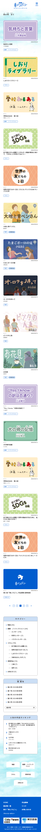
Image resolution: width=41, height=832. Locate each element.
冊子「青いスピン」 (10, 809)
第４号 (4, 297)
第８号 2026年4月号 (15, 687)
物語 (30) (11, 625)
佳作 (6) (14, 668)
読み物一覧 (7, 806)
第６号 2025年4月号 (15, 695)
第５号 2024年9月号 (15, 698)
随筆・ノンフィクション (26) (18, 629)
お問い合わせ (26, 809)
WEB (4, 224)
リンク (24, 806)
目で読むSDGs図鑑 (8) (19, 646)
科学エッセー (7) (17, 636)
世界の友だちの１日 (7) (20, 650)
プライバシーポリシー (9, 813)
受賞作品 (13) (12, 661)
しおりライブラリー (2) (20, 654)
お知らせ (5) (12, 672)
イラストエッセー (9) (19, 639)
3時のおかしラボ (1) (19, 657)
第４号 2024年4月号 (15, 702)
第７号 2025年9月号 (15, 691)
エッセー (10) (16, 632)
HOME (5, 802)
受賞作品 (12, 232)
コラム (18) (12, 643)
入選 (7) (14, 664)
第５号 (4, 42)
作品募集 (25, 802)
